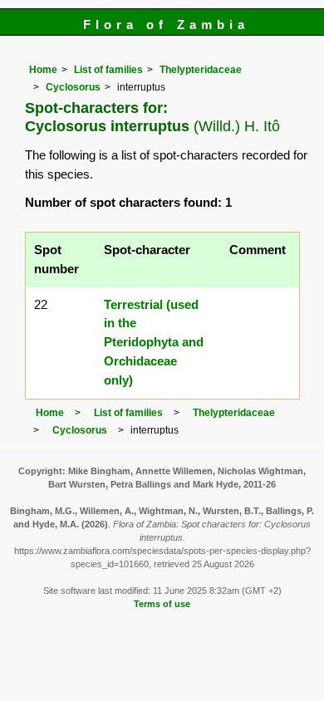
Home (43, 70)
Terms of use (162, 604)
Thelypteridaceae (201, 70)
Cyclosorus (73, 87)
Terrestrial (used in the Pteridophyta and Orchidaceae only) (154, 342)
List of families (108, 70)
